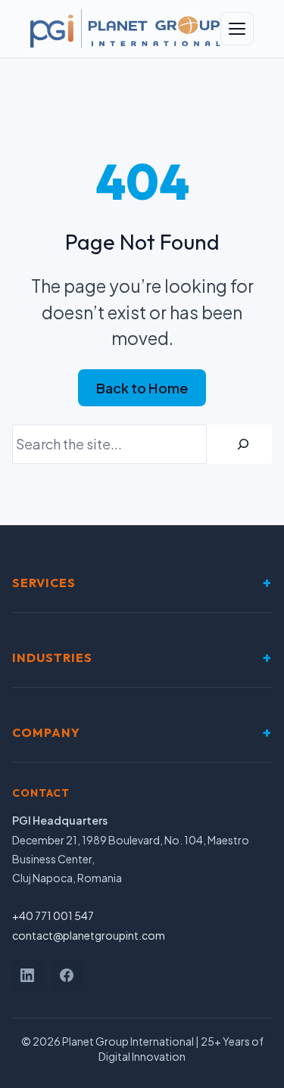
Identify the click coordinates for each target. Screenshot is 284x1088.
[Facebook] (66, 975)
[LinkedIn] (27, 975)
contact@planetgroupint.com (88, 935)
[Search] (243, 444)
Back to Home (142, 387)
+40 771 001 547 (53, 915)
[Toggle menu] (237, 28)
